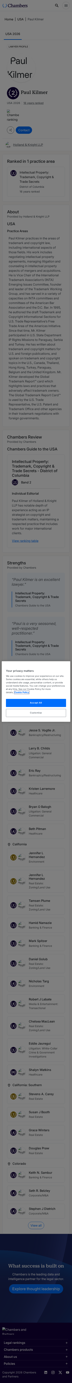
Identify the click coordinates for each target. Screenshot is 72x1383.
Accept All (36, 703)
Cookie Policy (21, 692)
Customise (36, 712)
